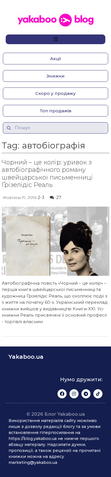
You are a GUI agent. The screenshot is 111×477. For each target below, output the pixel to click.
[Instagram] (74, 393)
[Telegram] (86, 393)
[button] (55, 58)
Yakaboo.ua (26, 356)
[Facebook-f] (62, 393)
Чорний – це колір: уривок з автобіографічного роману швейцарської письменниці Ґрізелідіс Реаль (47, 173)
